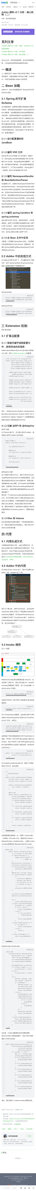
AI (20, 7)
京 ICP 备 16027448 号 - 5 (18, 1180)
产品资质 (18, 1181)
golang (25, 7)
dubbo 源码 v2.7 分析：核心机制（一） (16, 54)
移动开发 (31, 7)
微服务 (9, 1129)
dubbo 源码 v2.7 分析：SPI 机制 (14, 51)
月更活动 (8, 7)
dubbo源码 (29, 1129)
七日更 (22, 1129)
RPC (15, 1129)
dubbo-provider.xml (20, 353)
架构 (4, 1129)
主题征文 (15, 7)
